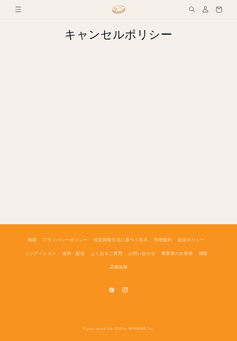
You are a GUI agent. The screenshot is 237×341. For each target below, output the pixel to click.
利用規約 (163, 240)
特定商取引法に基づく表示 (121, 240)
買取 (203, 253)
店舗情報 (119, 267)
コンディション (40, 253)
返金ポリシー (191, 240)
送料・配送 (73, 253)
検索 (32, 240)
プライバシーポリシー (65, 240)
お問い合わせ (141, 253)
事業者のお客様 (177, 253)
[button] (18, 9)
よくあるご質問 (106, 253)
